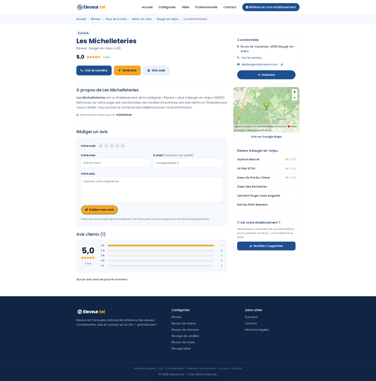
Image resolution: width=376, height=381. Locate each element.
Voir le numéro (96, 70)
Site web (158, 70)
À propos (251, 317)
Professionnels (206, 7)
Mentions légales (257, 330)
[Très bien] (117, 146)
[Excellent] (122, 146)
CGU (161, 368)
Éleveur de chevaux (185, 330)
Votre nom (88, 155)
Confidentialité (174, 368)
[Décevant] (101, 146)
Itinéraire (129, 70)
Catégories (167, 7)
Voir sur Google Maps (266, 137)
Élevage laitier (181, 348)
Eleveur (94, 7)
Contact (229, 7)
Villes (185, 7)
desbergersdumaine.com (259, 64)
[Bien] (111, 146)
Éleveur (95, 19)
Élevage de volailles (185, 336)
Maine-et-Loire (142, 19)
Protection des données (201, 368)
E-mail (173, 155)
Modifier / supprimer (268, 246)
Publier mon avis (101, 210)
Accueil (147, 7)
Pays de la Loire (116, 19)
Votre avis (88, 174)
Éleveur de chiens (184, 323)
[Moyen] (106, 146)
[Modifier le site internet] (282, 64)
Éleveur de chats (183, 342)
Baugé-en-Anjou (168, 19)
